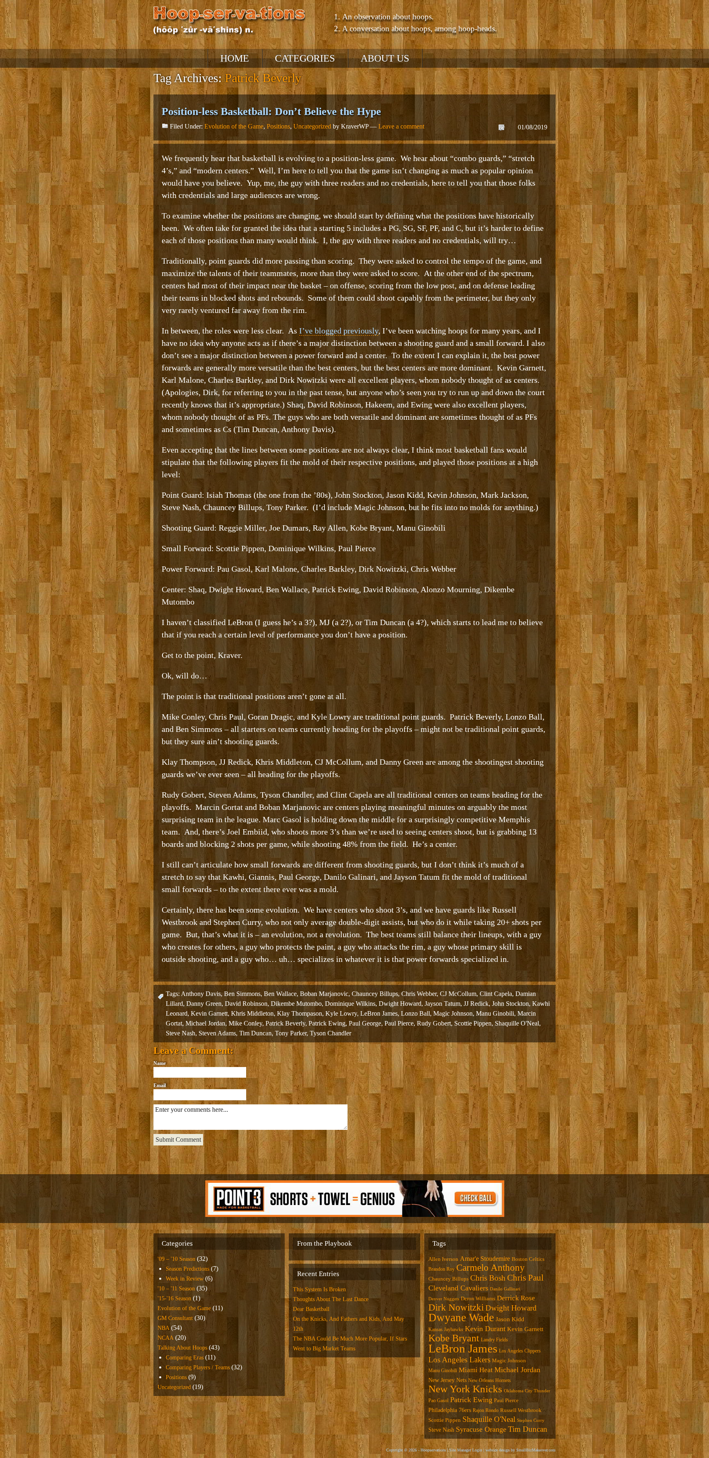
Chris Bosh (487, 1278)
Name (159, 1063)
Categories (305, 58)
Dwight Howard (400, 1003)
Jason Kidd (510, 1319)
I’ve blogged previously (338, 330)
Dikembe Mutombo (296, 1003)
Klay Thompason (299, 1013)
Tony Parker (290, 1033)
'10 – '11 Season (176, 1289)
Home (234, 58)
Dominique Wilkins (350, 1003)
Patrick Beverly (285, 1023)
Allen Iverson (443, 1259)
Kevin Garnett (209, 1013)
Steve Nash (180, 1033)
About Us (385, 58)
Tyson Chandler (330, 1033)
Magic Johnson (453, 1013)
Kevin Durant (485, 1329)
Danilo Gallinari (505, 1289)
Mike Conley (245, 1023)
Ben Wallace (280, 993)
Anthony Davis (201, 993)
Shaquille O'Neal (517, 1023)
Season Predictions (187, 1269)
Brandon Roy (441, 1269)
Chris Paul (525, 1278)
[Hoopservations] (229, 21)
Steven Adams (217, 1033)
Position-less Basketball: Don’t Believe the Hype (271, 111)
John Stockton (510, 1003)
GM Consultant (175, 1318)
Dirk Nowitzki (456, 1307)
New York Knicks (465, 1388)
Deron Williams (478, 1298)
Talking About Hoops (182, 1348)
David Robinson (246, 1003)
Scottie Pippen (473, 1023)
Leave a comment (401, 126)
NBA (163, 1328)
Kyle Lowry (341, 1013)
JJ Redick (476, 1003)
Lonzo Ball (415, 1013)
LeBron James (379, 1013)
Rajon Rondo (486, 1410)
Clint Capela (496, 993)
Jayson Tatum (442, 1003)
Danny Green (204, 1003)
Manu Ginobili (495, 1013)
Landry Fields (494, 1340)
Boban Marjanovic (324, 993)
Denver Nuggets (443, 1299)
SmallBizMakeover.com (536, 1450)
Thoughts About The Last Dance (330, 1299)
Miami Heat (476, 1370)
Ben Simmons (242, 993)
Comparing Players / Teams (198, 1367)
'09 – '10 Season (176, 1259)
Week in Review (185, 1279)
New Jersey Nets (447, 1380)
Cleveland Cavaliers (458, 1288)
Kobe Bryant (453, 1338)
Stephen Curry (530, 1420)
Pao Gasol (438, 1400)
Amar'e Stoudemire (485, 1258)
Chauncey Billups (375, 993)
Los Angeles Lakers (459, 1359)
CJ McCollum (458, 993)
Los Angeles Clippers (520, 1351)
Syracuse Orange (481, 1429)
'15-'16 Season (174, 1298)
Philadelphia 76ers (449, 1410)
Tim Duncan (255, 1033)
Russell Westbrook (521, 1410)
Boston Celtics (528, 1259)
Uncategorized (312, 126)
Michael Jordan (205, 1023)
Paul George (365, 1023)
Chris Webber (419, 993)
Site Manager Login (465, 1450)
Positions (278, 126)
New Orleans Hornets (489, 1380)
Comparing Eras (185, 1358)
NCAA (166, 1338)
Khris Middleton (252, 1013)
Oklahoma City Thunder (527, 1391)
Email (159, 1085)
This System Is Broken (319, 1289)
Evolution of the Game (233, 126)
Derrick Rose (516, 1298)
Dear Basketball (311, 1309)
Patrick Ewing (327, 1023)
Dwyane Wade (461, 1317)
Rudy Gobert (434, 1023)
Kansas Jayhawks (445, 1329)
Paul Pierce (399, 1023)
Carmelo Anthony (490, 1268)
